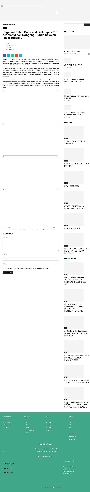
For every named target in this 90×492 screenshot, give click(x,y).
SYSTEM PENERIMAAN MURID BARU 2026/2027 (74, 207)
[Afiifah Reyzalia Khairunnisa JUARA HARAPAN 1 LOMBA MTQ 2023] (77, 322)
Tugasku (66, 53)
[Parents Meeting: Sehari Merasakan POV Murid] (77, 74)
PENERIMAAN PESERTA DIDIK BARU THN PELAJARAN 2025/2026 (77, 251)
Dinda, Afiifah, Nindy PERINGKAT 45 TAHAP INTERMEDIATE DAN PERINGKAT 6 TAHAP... (74, 307)
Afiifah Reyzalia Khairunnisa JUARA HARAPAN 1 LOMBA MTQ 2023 (75, 333)
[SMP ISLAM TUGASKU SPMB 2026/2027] (77, 155)
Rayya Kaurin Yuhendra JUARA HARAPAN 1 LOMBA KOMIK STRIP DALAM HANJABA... (76, 405)
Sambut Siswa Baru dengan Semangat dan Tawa (75, 114)
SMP (66, 274)
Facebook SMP (9, 463)
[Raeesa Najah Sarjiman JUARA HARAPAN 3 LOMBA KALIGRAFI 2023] (77, 346)
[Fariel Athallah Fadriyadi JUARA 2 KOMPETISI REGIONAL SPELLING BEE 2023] (77, 268)
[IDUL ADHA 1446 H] (77, 219)
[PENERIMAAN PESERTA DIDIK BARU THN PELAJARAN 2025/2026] (77, 240)
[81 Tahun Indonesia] (77, 42)
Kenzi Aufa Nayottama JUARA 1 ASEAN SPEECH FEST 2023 (76, 381)
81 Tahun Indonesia (72, 51)
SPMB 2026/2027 (71, 186)
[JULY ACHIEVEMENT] (77, 60)
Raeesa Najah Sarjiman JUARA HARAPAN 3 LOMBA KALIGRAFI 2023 (76, 358)
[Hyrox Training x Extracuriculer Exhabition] (77, 91)
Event (66, 138)
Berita (4, 28)
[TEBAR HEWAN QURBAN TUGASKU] (77, 132)
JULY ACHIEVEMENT (73, 65)
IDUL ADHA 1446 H (72, 229)
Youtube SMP (8, 472)
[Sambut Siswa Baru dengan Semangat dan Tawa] (77, 107)
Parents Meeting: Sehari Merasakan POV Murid (74, 80)
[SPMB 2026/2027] (77, 177)
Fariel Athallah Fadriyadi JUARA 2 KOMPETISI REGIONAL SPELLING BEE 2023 (75, 281)
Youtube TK (7, 468)
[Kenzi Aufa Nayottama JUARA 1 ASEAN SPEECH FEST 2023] (77, 371)
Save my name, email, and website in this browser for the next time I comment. (26, 268)
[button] (57, 12)
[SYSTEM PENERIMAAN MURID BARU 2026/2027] (77, 197)
